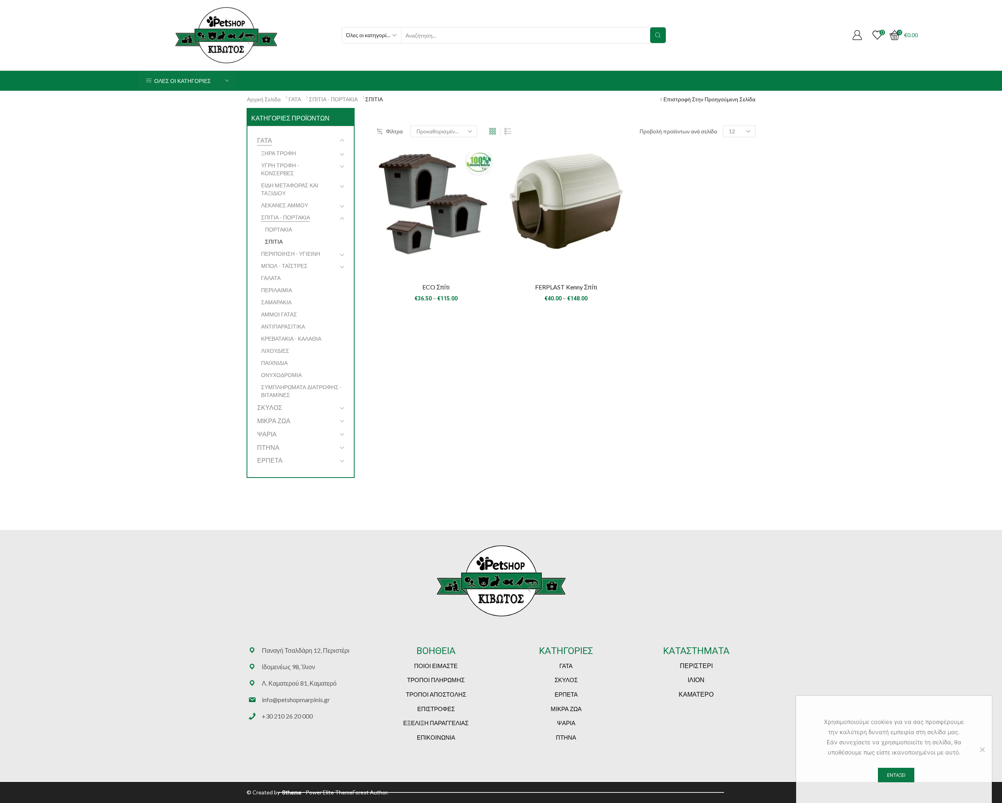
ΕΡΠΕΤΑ (270, 460)
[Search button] (658, 35)
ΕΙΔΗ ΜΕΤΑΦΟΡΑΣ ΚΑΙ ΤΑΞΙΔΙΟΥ (289, 189)
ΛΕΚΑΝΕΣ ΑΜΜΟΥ (284, 205)
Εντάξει (896, 775)
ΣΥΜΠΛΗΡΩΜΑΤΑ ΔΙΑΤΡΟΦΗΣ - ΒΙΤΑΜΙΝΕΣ (301, 391)
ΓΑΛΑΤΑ (271, 278)
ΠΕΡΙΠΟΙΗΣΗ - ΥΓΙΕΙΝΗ (290, 253)
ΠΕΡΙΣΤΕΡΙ (696, 665)
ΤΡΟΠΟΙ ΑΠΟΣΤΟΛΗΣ (436, 694)
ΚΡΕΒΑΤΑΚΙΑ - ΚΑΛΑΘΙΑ (291, 338)
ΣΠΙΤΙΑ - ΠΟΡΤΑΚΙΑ (333, 99)
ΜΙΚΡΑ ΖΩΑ (273, 420)
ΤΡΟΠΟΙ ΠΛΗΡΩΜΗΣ (436, 679)
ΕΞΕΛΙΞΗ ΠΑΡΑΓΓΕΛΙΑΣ (436, 722)
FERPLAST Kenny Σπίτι (566, 287)
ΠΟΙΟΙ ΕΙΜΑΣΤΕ (436, 665)
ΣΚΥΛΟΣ (269, 407)
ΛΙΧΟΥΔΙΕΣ (275, 350)
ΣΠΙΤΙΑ (274, 241)
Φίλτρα (394, 131)
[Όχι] (982, 749)
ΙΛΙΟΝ (696, 679)
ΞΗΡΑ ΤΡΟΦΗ (278, 153)
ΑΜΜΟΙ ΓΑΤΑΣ (279, 314)
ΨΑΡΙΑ (267, 434)
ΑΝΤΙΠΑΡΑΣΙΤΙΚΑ (283, 326)
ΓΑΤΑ (294, 99)
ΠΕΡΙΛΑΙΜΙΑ (276, 290)
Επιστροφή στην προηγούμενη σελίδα (709, 99)
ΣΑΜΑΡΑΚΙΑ (276, 302)
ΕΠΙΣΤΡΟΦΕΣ (436, 708)
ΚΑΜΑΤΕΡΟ (696, 694)
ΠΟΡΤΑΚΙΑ (278, 229)
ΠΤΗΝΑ (268, 447)
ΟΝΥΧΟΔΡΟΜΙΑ (281, 375)
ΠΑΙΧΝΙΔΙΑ (274, 362)
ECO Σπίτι (436, 287)
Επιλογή (436, 263)
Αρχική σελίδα (264, 99)
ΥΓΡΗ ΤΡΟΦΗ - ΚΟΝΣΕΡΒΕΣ (280, 169)
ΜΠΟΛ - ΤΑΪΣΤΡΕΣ (284, 265)
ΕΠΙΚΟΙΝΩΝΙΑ (436, 737)
